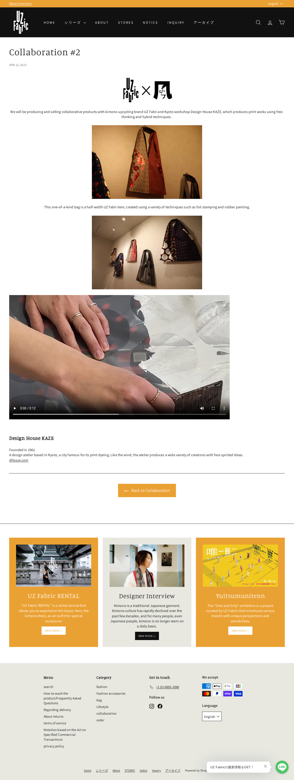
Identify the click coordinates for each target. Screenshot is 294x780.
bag (99, 700)
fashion (101, 686)
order (100, 720)
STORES (126, 22)
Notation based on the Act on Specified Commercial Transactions (65, 735)
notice (150, 22)
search (48, 686)
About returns (53, 716)
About (102, 22)
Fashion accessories (110, 693)
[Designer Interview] (147, 566)
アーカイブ (204, 22)
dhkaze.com (18, 460)
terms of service (55, 723)
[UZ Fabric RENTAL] (53, 566)
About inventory (20, 3)
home (49, 22)
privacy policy (54, 746)
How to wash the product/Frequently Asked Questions (62, 698)
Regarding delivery (57, 710)
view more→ (53, 630)
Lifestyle (102, 707)
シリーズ (73, 22)
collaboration (106, 713)
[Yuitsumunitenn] (240, 566)
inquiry (175, 22)
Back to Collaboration (150, 490)
